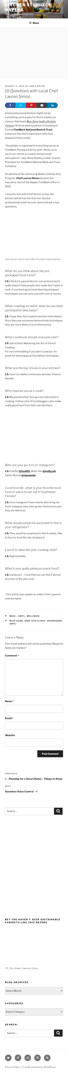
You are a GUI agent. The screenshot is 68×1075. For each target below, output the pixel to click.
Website (10, 735)
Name (9, 701)
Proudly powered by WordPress (39, 1067)
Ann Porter (37, 86)
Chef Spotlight (35, 621)
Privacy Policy (12, 1067)
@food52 (24, 471)
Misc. (13, 616)
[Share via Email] (42, 105)
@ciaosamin (28, 475)
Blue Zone (16, 621)
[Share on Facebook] (10, 105)
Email (9, 718)
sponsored (54, 621)
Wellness (33, 616)
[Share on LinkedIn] (52, 105)
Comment (12, 655)
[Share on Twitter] (21, 105)
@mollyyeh (49, 471)
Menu (36, 22)
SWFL (21, 616)
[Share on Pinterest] (31, 105)
